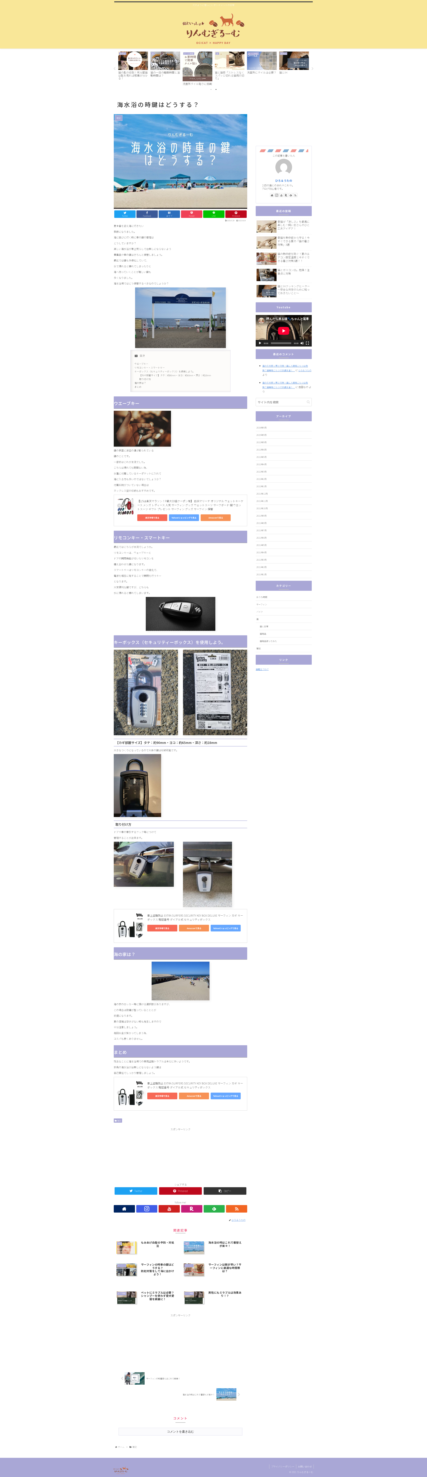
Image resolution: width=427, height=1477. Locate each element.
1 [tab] (211, 89)
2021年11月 (262, 501)
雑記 (119, 1120)
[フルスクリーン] (307, 343)
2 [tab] (216, 89)
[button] (308, 402)
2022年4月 (261, 464)
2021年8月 (261, 523)
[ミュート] (302, 343)
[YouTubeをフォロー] (169, 1209)
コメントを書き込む (180, 1431)
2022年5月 (261, 456)
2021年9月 (261, 515)
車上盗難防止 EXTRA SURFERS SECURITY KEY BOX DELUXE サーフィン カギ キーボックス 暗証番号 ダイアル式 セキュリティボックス (195, 917)
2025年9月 (261, 434)
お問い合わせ (305, 1466)
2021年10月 (262, 508)
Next (312, 68)
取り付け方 (145, 379)
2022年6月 (261, 449)
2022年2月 (261, 478)
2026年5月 (261, 427)
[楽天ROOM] (191, 1209)
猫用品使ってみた (268, 641)
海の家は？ (140, 383)
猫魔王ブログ (262, 669)
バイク (259, 611)
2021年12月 (262, 493)
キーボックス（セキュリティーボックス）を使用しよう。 (164, 371)
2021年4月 (261, 552)
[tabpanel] (133, 68)
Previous (114, 68)
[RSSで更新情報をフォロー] (236, 1209)
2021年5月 (261, 545)
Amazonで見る (215, 517)
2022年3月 (261, 471)
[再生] (260, 343)
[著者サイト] (124, 1209)
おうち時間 (261, 597)
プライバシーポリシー (282, 1466)
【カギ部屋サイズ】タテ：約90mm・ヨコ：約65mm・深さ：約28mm (175, 375)
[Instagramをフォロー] (146, 1209)
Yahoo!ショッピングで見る (183, 517)
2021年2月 (261, 567)
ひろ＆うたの (283, 181)
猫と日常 (264, 626)
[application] (284, 331)
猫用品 (263, 633)
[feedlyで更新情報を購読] (214, 1209)
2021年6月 (261, 537)
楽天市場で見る (152, 517)
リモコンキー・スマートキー (149, 367)
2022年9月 (261, 442)
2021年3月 (261, 559)
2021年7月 (261, 530)
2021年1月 (261, 574)
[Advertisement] (180, 1154)
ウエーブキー (141, 363)
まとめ (137, 386)
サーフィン (261, 604)
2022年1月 (261, 486)
